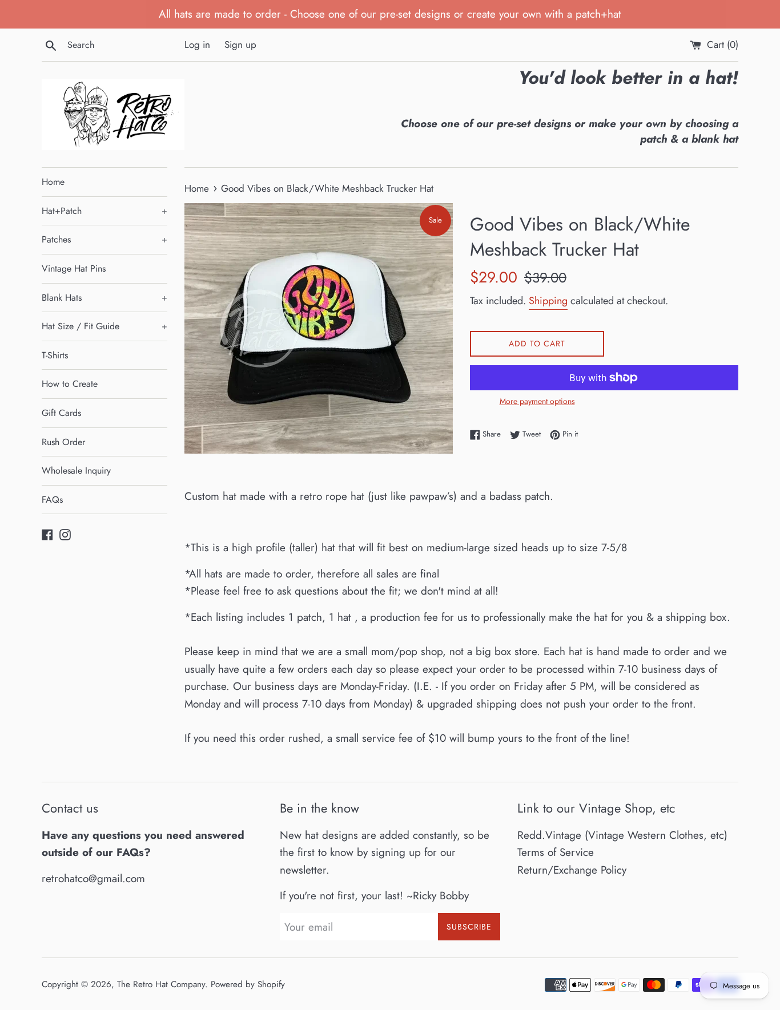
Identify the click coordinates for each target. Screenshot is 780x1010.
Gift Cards (61, 412)
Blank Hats (104, 297)
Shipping (548, 300)
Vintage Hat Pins (74, 268)
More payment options (537, 401)
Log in (197, 44)
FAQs (52, 499)
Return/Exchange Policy (571, 870)
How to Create (70, 383)
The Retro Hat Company (161, 984)
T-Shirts (55, 355)
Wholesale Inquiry (76, 470)
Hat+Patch (104, 210)
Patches (104, 239)
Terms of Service (555, 852)
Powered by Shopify (248, 984)
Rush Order (63, 442)
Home (53, 181)
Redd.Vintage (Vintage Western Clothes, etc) (622, 835)
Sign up (240, 44)
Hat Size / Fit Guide (104, 326)
